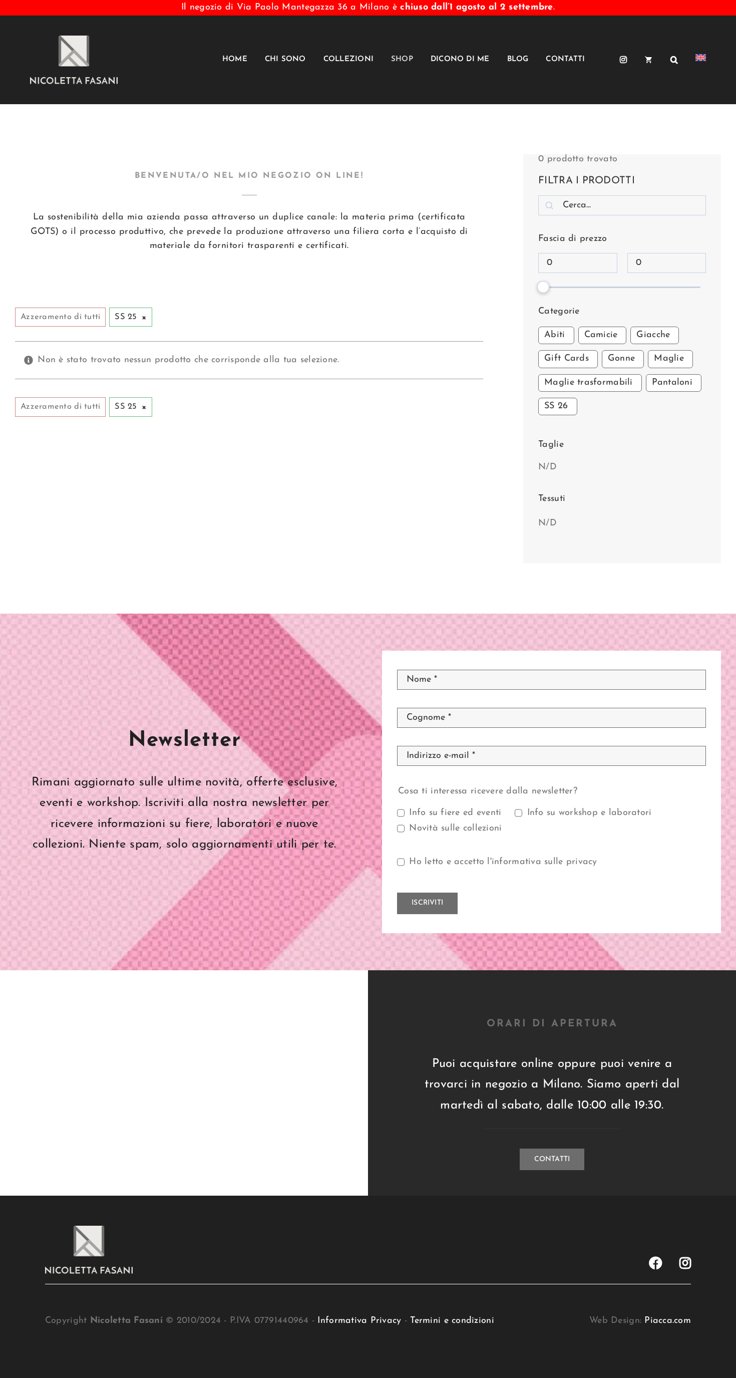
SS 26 (556, 406)
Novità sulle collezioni (455, 828)
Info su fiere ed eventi (455, 812)
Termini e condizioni (452, 1320)
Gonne (621, 358)
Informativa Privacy (359, 1320)
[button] (674, 60)
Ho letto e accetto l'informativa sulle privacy (503, 862)
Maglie (669, 358)
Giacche (653, 335)
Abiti (554, 335)
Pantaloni (672, 382)
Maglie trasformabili (588, 382)
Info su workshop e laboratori (589, 812)
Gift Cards (566, 358)
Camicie (601, 335)
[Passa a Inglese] (700, 60)
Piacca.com (667, 1320)
